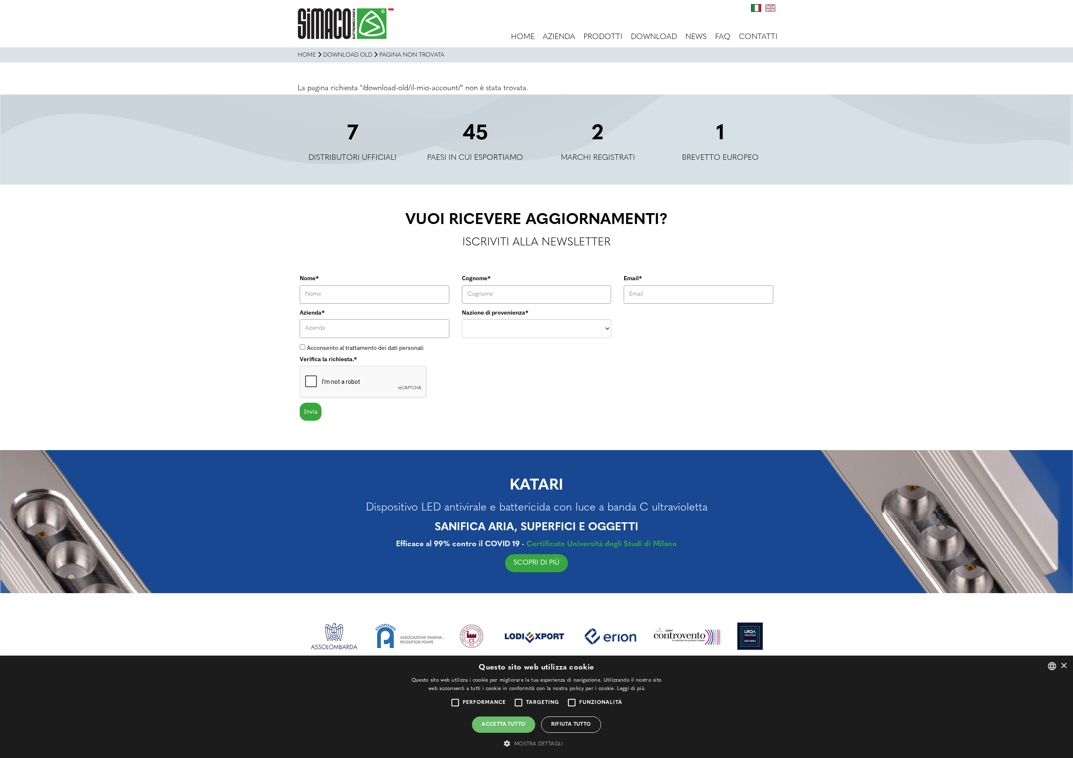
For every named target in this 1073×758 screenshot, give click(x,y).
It (756, 8)
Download (654, 37)
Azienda (559, 37)
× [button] (1063, 666)
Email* (633, 278)
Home (522, 37)
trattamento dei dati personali (384, 348)
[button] (536, 743)
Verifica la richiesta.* (328, 359)
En (770, 8)
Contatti (758, 37)
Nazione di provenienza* (495, 312)
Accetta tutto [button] (503, 724)
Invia (310, 411)
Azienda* (312, 312)
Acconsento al (365, 348)
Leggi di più (631, 688)
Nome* (309, 278)
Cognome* (476, 278)
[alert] (536, 707)
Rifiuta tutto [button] (571, 724)
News (696, 37)
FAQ (723, 37)
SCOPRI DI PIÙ (536, 563)
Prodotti (602, 37)
